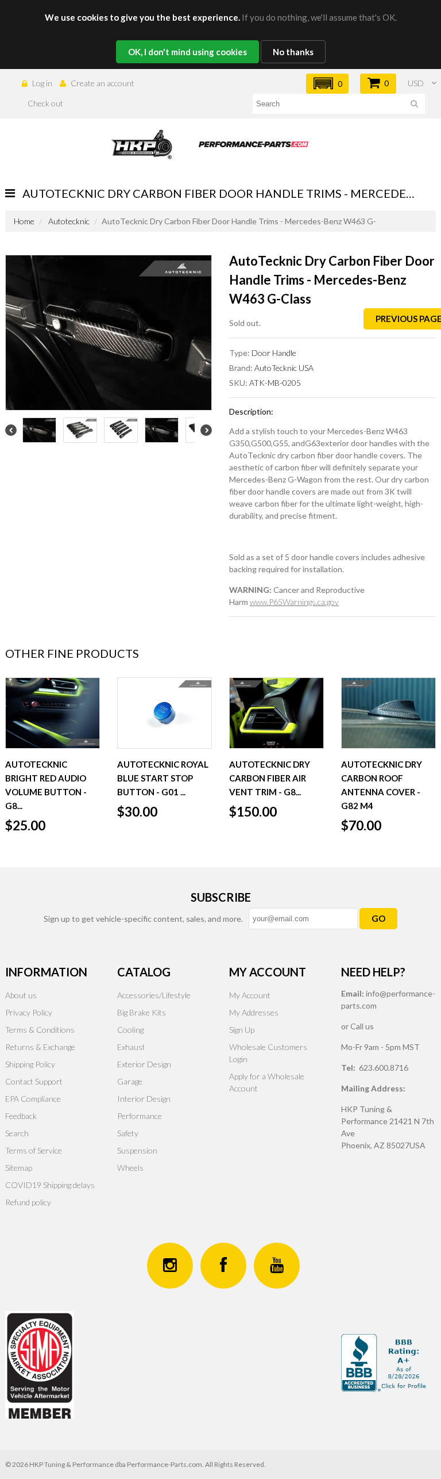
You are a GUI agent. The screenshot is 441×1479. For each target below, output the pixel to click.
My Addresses (253, 1012)
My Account (249, 995)
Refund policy (28, 1202)
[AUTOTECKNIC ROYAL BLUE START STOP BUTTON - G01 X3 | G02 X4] (164, 713)
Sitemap (18, 1168)
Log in (42, 83)
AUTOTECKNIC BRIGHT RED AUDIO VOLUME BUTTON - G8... (46, 785)
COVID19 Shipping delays (50, 1185)
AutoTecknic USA (284, 368)
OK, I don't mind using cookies (187, 52)
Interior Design (144, 1098)
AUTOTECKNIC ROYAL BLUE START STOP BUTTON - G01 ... (162, 778)
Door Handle (274, 353)
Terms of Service (33, 1150)
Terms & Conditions (40, 1029)
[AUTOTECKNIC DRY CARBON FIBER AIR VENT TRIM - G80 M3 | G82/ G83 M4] (276, 713)
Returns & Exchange (40, 1047)
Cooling (130, 1029)
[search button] (414, 105)
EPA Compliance (33, 1098)
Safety (127, 1133)
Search (17, 1133)
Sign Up (241, 1029)
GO (378, 918)
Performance (139, 1116)
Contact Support (34, 1081)
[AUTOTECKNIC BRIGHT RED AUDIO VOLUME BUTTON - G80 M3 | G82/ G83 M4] (52, 713)
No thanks (293, 52)
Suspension (137, 1150)
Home (24, 221)
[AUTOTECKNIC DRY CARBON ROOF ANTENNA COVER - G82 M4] (388, 713)
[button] (327, 84)
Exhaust (131, 1047)
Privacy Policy (28, 1012)
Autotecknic (69, 221)
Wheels (130, 1168)
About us (21, 995)
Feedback (21, 1116)
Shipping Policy (30, 1064)
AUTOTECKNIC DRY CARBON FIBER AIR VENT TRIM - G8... (269, 778)
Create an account (102, 83)
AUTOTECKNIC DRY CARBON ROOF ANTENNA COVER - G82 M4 (381, 785)
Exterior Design (144, 1064)
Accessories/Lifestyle (154, 995)
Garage (129, 1081)
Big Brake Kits (141, 1012)
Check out (45, 103)
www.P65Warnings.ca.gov (294, 602)
